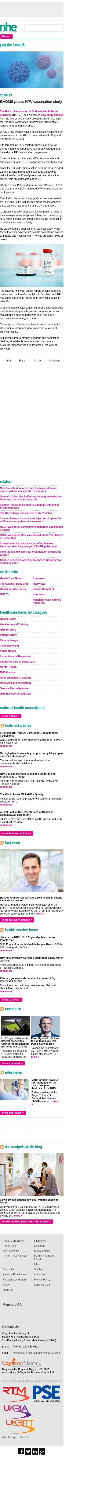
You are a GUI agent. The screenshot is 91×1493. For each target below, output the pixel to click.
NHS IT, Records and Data (15, 693)
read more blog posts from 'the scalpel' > (26, 1221)
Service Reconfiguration (14, 688)
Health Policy (8, 619)
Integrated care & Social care (17, 661)
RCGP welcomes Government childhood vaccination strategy (31, 528)
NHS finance (7, 672)
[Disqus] (31, 422)
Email (22, 360)
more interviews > (13, 1112)
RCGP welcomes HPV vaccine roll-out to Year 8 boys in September (31, 537)
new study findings (52, 115)
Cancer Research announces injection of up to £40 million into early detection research (30, 520)
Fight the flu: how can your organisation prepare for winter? (30, 553)
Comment (54, 360)
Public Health (8, 651)
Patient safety (8, 635)
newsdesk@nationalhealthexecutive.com (36, 1352)
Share (37, 360)
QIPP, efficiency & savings (15, 677)
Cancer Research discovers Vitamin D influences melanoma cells (29, 506)
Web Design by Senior (15, 1437)
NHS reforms (8, 629)
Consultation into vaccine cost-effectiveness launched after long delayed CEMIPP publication (28, 545)
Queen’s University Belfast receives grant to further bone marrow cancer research (31, 498)
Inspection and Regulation (15, 656)
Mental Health (8, 667)
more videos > (10, 716)
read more (6, 745)
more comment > (12, 1063)
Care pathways (9, 640)
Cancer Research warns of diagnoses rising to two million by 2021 (30, 562)
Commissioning (9, 645)
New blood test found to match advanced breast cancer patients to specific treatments (28, 490)
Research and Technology (15, 683)
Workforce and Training (14, 624)
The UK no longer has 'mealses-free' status (26, 513)
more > (40, 913)
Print (8, 360)
